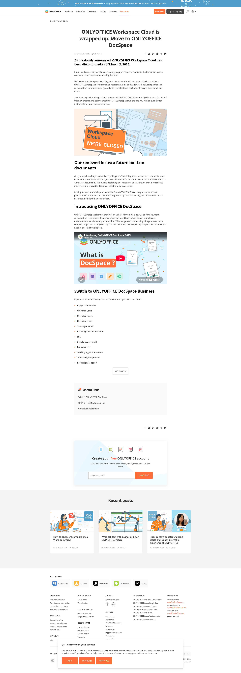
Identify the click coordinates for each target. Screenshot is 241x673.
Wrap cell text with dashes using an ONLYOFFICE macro (120, 538)
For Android (124, 583)
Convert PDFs (55, 630)
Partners (113, 11)
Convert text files (56, 620)
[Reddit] (157, 53)
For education (85, 595)
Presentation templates (59, 609)
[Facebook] (145, 53)
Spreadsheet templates (59, 606)
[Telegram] (161, 53)
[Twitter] (149, 53)
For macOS (103, 583)
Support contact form (113, 632)
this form (114, 75)
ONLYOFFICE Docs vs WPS (143, 613)
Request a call (173, 616)
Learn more (152, 653)
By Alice (75, 547)
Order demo (110, 636)
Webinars (108, 626)
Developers (93, 11)
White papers (110, 629)
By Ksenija (98, 54)
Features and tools (85, 613)
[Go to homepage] (53, 11)
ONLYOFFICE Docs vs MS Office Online (147, 600)
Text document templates (60, 603)
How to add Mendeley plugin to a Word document (70, 538)
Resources (124, 11)
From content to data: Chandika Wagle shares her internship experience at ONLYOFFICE (166, 539)
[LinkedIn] (153, 53)
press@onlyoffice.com (175, 613)
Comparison (138, 595)
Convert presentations (58, 626)
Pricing (103, 11)
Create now (143, 475)
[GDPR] (113, 604)
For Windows (63, 583)
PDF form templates (57, 600)
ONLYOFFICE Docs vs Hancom (144, 619)
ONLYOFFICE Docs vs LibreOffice (145, 609)
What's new (62, 21)
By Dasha (172, 547)
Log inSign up (175, 11)
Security (109, 595)
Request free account (86, 617)
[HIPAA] (107, 604)
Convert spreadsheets (58, 623)
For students (82, 600)
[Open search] (187, 11)
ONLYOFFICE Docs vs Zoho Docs (145, 606)
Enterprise (80, 11)
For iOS (143, 583)
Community (109, 616)
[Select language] (193, 11)
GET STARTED (120, 371)
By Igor (123, 547)
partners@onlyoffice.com (176, 607)
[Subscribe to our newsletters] (52, 660)
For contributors (84, 627)
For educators (83, 603)
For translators (83, 630)
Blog (52, 21)
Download (159, 11)
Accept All (104, 661)
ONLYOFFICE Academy (113, 623)
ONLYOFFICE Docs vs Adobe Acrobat (146, 616)
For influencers (83, 634)
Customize (87, 661)
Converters (55, 616)
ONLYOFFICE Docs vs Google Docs (145, 603)
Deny (70, 661)
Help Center (109, 619)
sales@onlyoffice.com (175, 602)
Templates (55, 595)
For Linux (83, 583)
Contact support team (88, 408)
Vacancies (81, 637)
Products (69, 11)
